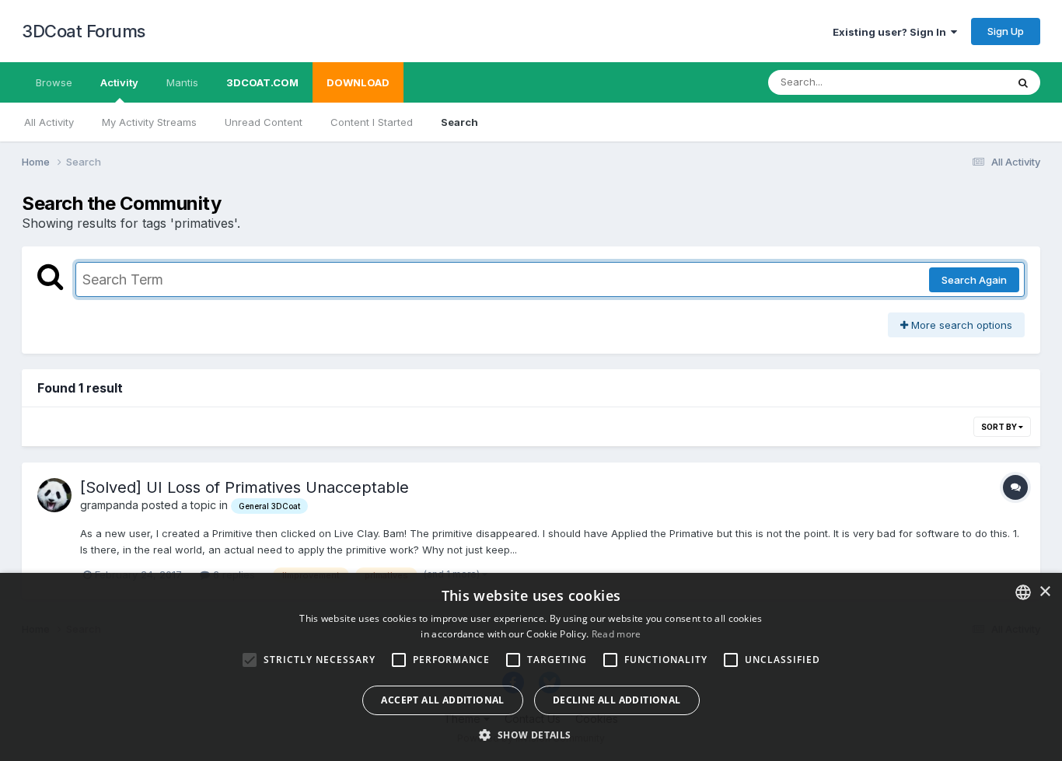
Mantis (182, 82)
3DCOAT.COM (262, 82)
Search (459, 122)
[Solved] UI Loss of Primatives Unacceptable (244, 487)
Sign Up (1005, 31)
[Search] (1023, 82)
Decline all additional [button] (617, 700)
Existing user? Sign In (892, 32)
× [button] (1044, 592)
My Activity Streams (149, 122)
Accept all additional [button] (442, 700)
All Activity (49, 122)
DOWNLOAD (358, 82)
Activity (119, 82)
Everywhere (958, 82)
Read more (616, 634)
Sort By (999, 426)
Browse (54, 82)
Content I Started (371, 122)
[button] (531, 734)
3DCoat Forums (83, 31)
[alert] (531, 667)
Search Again (974, 280)
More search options (960, 325)
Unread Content (263, 122)
